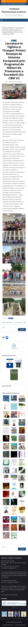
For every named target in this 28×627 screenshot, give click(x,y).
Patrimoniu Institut (17, 81)
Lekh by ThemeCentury (20, 625)
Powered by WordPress (7, 625)
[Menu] (1, 20)
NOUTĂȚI (14, 40)
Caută (3, 327)
